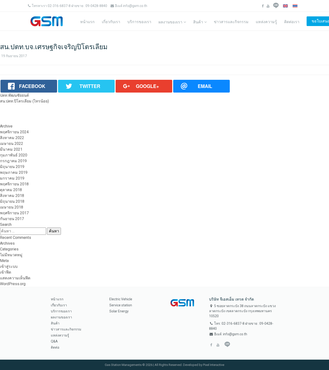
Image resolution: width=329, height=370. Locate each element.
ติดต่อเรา (291, 22)
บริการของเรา (139, 22)
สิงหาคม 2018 (12, 195)
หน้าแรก (87, 22)
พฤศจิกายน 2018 (14, 184)
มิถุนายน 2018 (12, 201)
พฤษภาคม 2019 (13, 172)
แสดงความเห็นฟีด (15, 278)
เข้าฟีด (5, 272)
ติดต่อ (55, 347)
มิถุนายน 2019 (12, 166)
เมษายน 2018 (11, 207)
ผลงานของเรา (170, 22)
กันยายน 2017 (12, 218)
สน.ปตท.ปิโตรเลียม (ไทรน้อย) (24, 101)
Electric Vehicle (120, 299)
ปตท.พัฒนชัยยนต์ (14, 95)
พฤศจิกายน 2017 (14, 213)
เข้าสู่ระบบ (9, 266)
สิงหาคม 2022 (12, 137)
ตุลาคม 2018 (11, 190)
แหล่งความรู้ (266, 22)
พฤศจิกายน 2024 (14, 132)
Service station (120, 305)
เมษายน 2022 (11, 143)
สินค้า (198, 22)
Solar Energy (119, 311)
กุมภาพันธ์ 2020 (13, 155)
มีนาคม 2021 (11, 149)
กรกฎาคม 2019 (13, 161)
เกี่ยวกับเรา (111, 22)
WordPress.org (13, 284)
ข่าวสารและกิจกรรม (231, 22)
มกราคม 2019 (12, 178)
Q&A (54, 341)
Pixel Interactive (213, 365)
